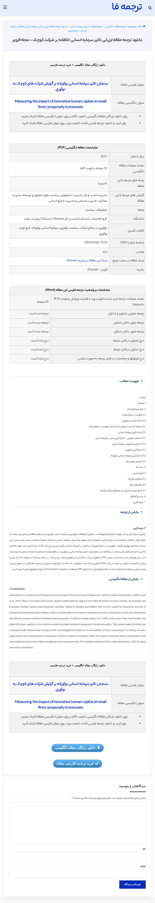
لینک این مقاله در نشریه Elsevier (87, 260)
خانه (140, 27)
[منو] (5, 9)
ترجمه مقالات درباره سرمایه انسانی (86, 27)
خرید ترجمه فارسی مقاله (75, 763)
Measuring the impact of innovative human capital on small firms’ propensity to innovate (60, 105)
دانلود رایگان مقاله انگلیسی (75, 747)
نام (144, 849)
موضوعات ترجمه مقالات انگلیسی (120, 27)
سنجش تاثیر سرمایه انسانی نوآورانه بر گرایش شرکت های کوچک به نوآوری (60, 87)
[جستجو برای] (150, 9)
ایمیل (143, 866)
